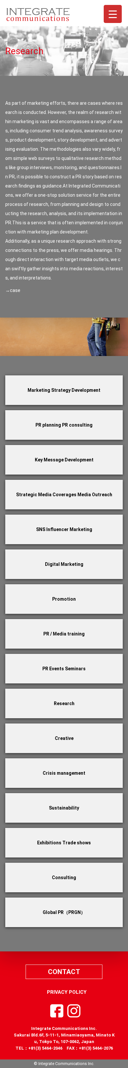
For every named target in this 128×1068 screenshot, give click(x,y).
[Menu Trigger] (113, 14)
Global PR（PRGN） (64, 912)
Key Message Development (64, 459)
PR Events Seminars (64, 668)
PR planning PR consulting (64, 425)
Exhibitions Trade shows (64, 842)
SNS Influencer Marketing (64, 529)
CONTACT (64, 972)
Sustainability (64, 808)
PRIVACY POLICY (67, 992)
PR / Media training (64, 633)
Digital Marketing (64, 564)
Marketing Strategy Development (64, 390)
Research (64, 703)
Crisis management (64, 773)
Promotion (64, 599)
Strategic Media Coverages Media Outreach (64, 494)
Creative (64, 738)
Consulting (64, 877)
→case (12, 290)
